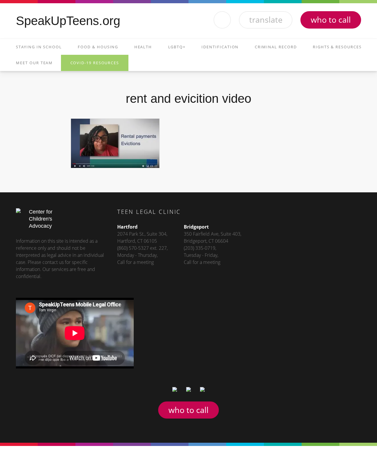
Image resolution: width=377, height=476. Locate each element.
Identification (220, 46)
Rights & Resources (337, 46)
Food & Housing (98, 46)
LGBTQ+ (177, 46)
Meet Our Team (34, 62)
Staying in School (39, 46)
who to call (331, 19)
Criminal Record (276, 46)
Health (143, 46)
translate (265, 19)
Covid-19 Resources (94, 62)
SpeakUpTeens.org (68, 21)
